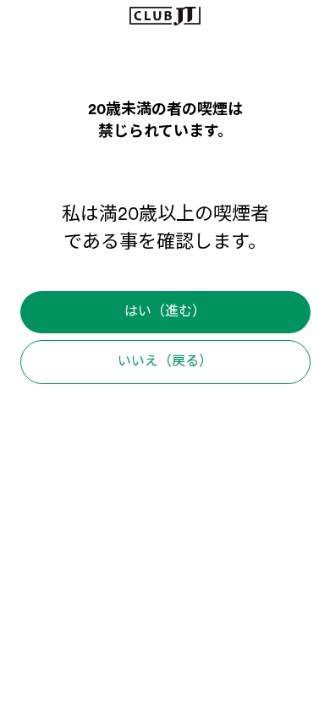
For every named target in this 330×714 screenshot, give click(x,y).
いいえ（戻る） (165, 362)
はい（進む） (165, 312)
